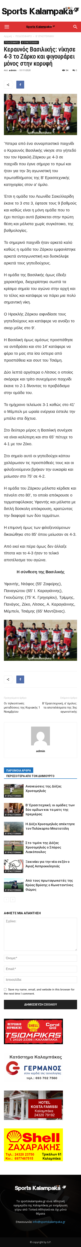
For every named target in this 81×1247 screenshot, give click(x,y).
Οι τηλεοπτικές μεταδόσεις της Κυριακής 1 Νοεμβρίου (22, 707)
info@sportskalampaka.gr (49, 1222)
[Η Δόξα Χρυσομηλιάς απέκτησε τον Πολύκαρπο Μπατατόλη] (14, 828)
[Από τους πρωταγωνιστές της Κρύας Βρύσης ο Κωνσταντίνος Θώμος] (14, 885)
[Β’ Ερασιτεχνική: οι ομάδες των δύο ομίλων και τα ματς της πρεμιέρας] (14, 809)
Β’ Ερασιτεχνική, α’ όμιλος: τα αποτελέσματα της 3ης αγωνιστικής (59, 707)
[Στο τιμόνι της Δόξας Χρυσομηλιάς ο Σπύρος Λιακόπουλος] (14, 847)
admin (13, 70)
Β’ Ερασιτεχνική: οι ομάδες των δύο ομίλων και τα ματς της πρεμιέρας (50, 809)
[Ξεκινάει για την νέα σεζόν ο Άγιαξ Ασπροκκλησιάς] (14, 866)
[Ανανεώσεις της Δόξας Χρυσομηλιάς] (14, 791)
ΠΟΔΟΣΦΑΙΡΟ (24, 36)
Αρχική (8, 36)
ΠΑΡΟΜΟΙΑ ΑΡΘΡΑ (18, 770)
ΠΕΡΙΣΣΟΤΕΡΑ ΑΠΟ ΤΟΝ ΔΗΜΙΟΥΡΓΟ (30, 776)
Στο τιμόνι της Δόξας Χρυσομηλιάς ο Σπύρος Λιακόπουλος (43, 847)
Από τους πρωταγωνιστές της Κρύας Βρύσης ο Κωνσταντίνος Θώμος (49, 885)
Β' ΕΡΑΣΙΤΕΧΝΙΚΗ (45, 36)
